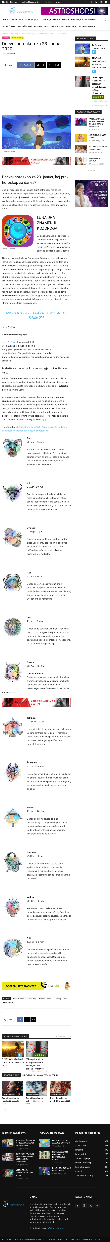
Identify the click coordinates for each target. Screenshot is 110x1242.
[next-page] (8, 1109)
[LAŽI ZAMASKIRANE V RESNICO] (81, 138)
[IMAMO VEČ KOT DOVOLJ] (81, 161)
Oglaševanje (87, 1239)
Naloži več (91, 170)
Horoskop (16, 19)
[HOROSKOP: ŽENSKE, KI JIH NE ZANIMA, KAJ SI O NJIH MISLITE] (7, 1143)
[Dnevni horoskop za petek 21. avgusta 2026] (60, 1088)
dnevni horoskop (19, 999)
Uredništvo (11, 53)
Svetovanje (76, 19)
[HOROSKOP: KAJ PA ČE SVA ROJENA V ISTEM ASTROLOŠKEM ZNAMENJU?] (7, 1157)
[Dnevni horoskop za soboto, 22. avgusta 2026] (36, 1088)
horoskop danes (45, 999)
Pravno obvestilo (55, 1239)
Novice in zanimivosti (54, 26)
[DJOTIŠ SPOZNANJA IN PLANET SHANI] (44, 1171)
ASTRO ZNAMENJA (86, 26)
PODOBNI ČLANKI (11, 1075)
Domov (5, 33)
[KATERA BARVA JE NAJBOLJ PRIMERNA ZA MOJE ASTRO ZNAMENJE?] (81, 122)
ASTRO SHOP (71, 26)
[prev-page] (4, 1109)
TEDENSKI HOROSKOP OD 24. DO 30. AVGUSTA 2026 (13, 1062)
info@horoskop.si (55, 1228)
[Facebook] (92, 2)
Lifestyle (38, 26)
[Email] (33, 1019)
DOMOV (6, 19)
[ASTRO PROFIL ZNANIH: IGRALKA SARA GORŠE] (7, 1173)
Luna (64, 19)
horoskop (32, 999)
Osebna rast (90, 19)
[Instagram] (96, 2)
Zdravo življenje (24, 26)
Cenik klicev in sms (72, 1239)
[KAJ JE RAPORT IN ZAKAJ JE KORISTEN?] (44, 1143)
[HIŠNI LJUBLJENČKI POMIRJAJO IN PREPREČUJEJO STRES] (44, 1155)
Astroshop (48, 2)
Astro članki (9, 26)
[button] (104, 19)
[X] (101, 2)
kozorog (58, 999)
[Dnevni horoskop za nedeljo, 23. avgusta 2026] (12, 1088)
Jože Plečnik (8, 342)
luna (65, 999)
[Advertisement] (36, 93)
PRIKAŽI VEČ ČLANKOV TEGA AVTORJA (40, 1075)
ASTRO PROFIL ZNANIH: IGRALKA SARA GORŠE (25, 1172)
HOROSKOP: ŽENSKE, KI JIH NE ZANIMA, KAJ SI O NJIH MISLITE (25, 1143)
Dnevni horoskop (27, 33)
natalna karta (8, 1002)
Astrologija (30, 19)
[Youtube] (106, 2)
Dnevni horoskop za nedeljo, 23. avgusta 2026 (10, 1101)
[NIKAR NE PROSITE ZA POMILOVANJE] (81, 149)
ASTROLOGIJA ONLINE (49, 19)
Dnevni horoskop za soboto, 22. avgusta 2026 (34, 1101)
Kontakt (58, 2)
